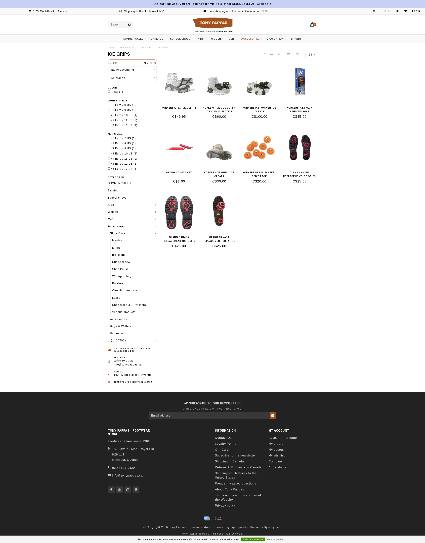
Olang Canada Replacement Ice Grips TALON (179, 240)
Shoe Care (117, 233)
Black (117, 91)
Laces (116, 297)
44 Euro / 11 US (124, 158)
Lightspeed (238, 527)
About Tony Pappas (229, 489)
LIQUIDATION (275, 38)
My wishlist (277, 455)
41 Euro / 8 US (123, 143)
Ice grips (118, 254)
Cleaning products (125, 290)
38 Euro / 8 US (123, 104)
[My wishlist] (405, 11)
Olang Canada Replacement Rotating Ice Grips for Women (219, 240)
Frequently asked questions (235, 483)
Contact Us (223, 437)
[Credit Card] (207, 518)
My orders (276, 443)
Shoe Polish (120, 269)
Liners (116, 247)
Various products (124, 311)
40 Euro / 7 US (123, 138)
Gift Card (222, 449)
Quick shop (180, 106)
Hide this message (253, 539)
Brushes (117, 283)
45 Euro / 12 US (124, 163)
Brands (296, 38)
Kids (201, 38)
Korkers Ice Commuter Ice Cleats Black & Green (219, 111)
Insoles (117, 240)
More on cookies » (277, 539)
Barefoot (158, 38)
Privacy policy (225, 505)
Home (111, 47)
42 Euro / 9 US (123, 148)
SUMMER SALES (133, 38)
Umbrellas (117, 333)
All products (277, 467)
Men (231, 38)
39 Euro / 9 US (123, 109)
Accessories (250, 38)
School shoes (180, 38)
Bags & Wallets (120, 326)
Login (416, 11)
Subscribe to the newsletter (235, 455)
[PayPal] (218, 518)
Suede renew (121, 261)
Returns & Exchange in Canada (238, 467)
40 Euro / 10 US (124, 115)
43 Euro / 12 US (124, 125)
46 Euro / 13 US (124, 168)
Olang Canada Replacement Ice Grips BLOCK (299, 176)
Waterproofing (121, 276)
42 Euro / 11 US (124, 120)
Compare (275, 461)
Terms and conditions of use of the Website (238, 497)
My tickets (276, 449)
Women (216, 38)
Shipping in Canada (229, 461)
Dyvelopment (273, 527)
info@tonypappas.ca (127, 475)
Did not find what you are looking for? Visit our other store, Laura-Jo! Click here (212, 3)
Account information (284, 437)
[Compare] (397, 11)
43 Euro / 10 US (124, 153)
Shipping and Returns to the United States (236, 475)
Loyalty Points (225, 443)
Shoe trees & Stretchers (129, 304)
